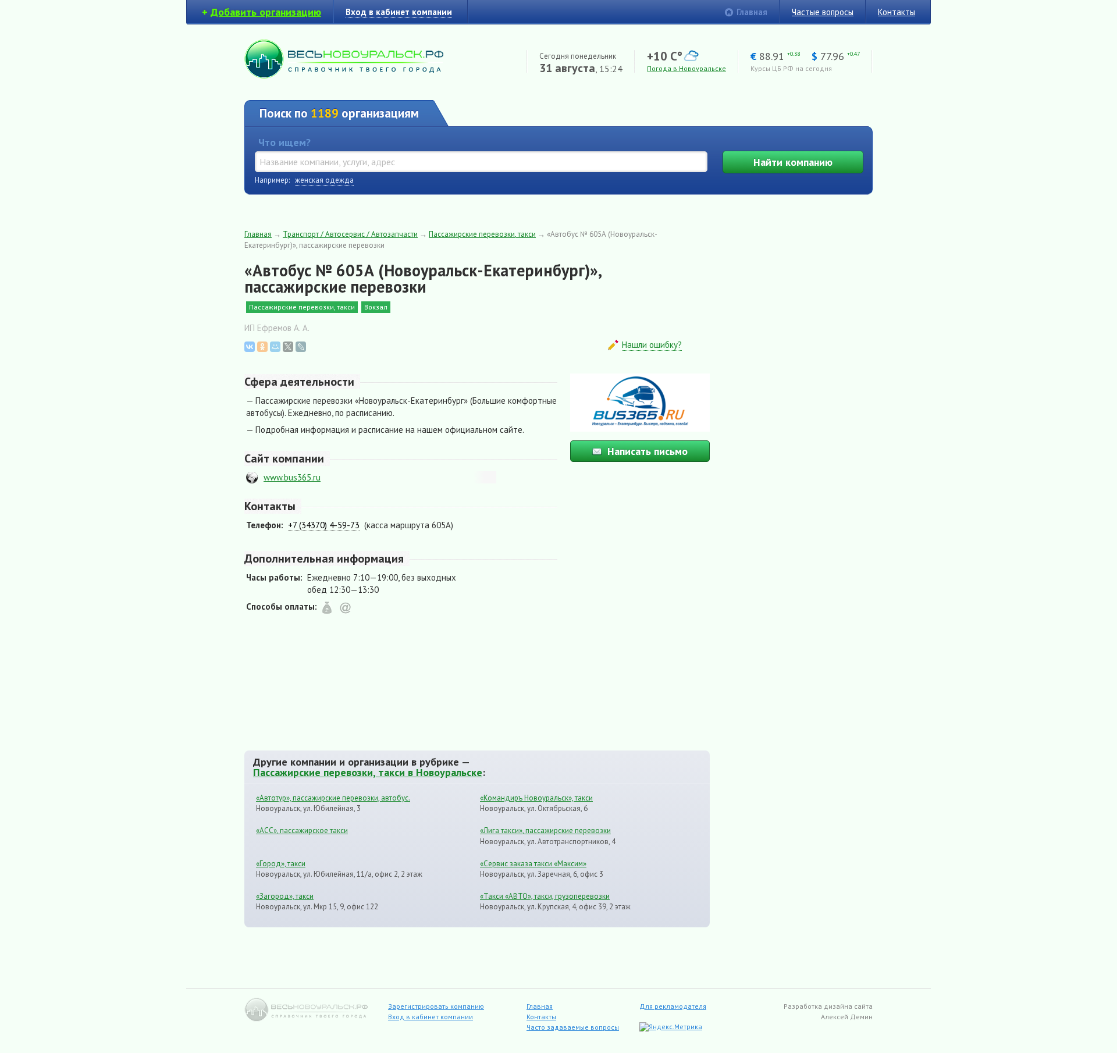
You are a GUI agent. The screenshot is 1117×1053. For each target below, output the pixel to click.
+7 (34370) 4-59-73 (324, 525)
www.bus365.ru (292, 477)
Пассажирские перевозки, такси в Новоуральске (367, 772)
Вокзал (375, 307)
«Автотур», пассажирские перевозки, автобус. (333, 798)
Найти (793, 162)
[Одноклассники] (262, 346)
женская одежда (324, 180)
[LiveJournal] (301, 346)
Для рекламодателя (672, 1006)
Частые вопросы (822, 11)
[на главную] (343, 75)
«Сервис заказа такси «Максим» (533, 864)
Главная (752, 11)
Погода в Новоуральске (686, 68)
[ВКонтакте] (249, 346)
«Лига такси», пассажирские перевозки (545, 830)
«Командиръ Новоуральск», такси (536, 798)
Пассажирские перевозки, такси (482, 234)
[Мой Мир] (275, 346)
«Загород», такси (285, 896)
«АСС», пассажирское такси (302, 830)
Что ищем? (284, 142)
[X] (288, 346)
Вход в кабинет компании (430, 1016)
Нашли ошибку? (652, 344)
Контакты (896, 11)
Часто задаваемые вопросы (573, 1027)
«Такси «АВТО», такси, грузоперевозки (545, 896)
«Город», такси (280, 864)
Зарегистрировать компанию (436, 1006)
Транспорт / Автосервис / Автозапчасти (350, 234)
